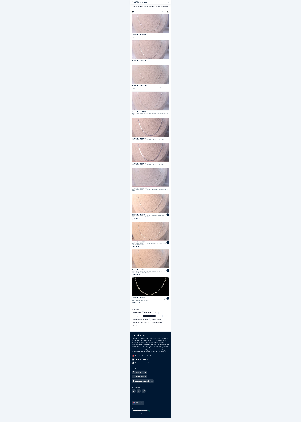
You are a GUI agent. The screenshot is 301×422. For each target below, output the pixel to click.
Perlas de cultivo (148, 312)
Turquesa (159, 316)
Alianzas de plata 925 (156, 319)
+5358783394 (140, 372)
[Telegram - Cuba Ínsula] (144, 391)
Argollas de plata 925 (157, 322)
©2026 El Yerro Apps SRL (138, 413)
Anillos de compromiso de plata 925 (141, 322)
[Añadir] (167, 214)
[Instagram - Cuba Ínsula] (134, 391)
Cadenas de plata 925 (149, 316)
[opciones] (168, 2)
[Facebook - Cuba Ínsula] (139, 391)
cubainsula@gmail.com (144, 381)
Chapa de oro (136, 325)
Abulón (165, 316)
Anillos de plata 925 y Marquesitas (140, 319)
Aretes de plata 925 (137, 316)
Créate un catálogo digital (140, 410)
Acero (156, 312)
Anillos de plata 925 (137, 312)
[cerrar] (133, 2)
